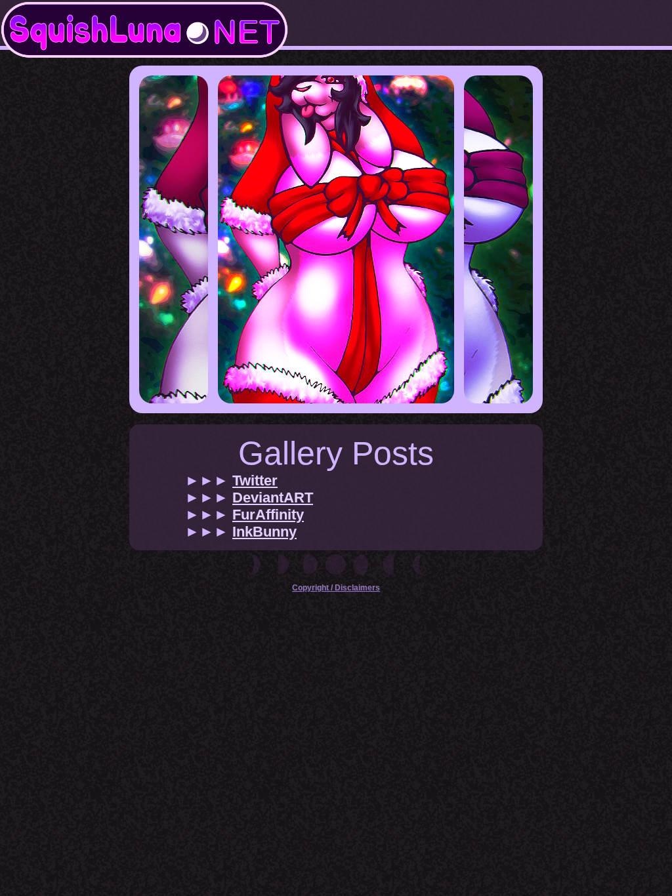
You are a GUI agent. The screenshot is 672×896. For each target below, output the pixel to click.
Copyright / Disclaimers (336, 587)
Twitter (255, 480)
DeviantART (272, 497)
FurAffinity (268, 514)
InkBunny (264, 531)
